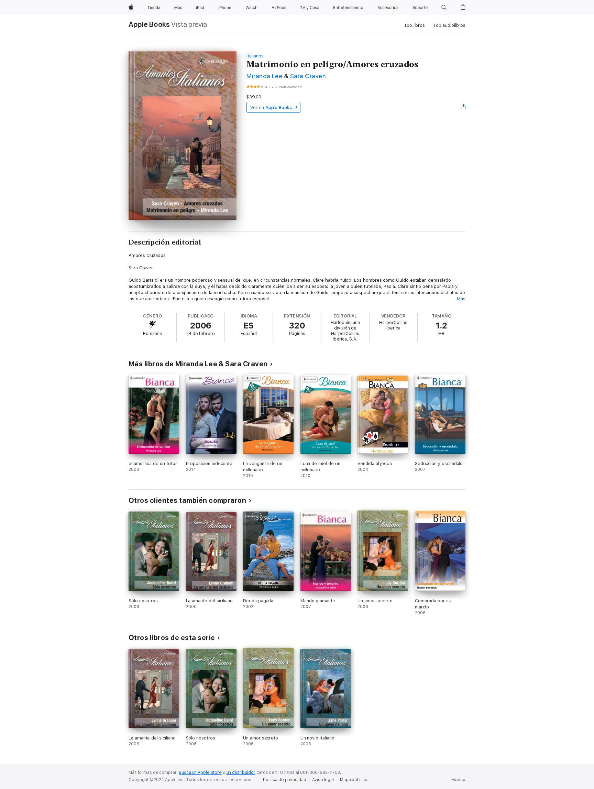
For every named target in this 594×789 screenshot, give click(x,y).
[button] (444, 7)
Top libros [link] (414, 25)
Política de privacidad (284, 779)
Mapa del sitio (353, 779)
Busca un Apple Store (200, 772)
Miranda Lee (264, 75)
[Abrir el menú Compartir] (463, 107)
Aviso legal (323, 779)
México (458, 779)
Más (461, 298)
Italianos (254, 55)
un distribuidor (241, 772)
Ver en (271, 107)
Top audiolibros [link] (449, 25)
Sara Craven (308, 75)
